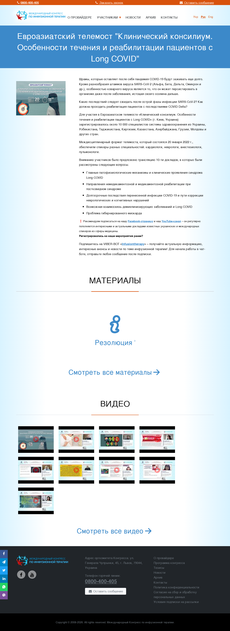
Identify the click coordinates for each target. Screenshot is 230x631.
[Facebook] (21, 574)
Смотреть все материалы (110, 372)
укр (195, 17)
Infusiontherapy (133, 244)
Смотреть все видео (110, 530)
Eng (210, 17)
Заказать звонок (111, 2)
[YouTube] (32, 574)
